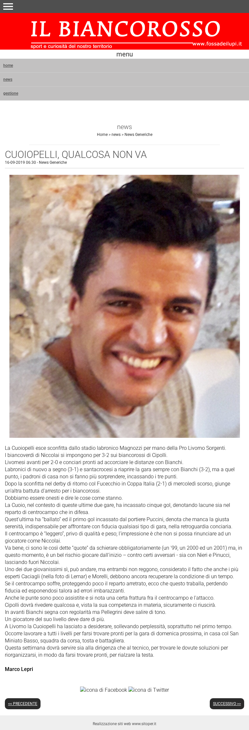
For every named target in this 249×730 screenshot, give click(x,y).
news (7, 79)
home (8, 65)
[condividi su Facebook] (103, 690)
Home (102, 134)
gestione (10, 93)
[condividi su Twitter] (148, 690)
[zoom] (124, 436)
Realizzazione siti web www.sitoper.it (124, 724)
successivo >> (227, 703)
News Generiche (138, 134)
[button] (8, 6)
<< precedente (22, 703)
